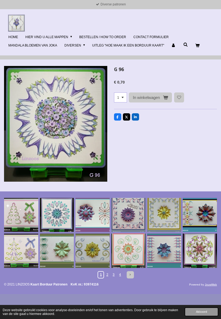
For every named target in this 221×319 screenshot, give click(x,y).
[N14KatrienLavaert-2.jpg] (57, 251)
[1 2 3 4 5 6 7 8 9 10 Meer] (120, 97)
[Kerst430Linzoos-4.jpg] (21, 251)
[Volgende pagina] (130, 274)
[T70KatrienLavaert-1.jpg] (164, 251)
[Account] (173, 45)
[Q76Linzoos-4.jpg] (128, 251)
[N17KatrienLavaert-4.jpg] (92, 251)
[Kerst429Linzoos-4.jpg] (21, 215)
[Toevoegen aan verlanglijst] (179, 97)
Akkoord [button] (201, 311)
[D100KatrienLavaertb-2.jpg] (128, 215)
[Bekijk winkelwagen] (197, 45)
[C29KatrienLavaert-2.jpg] (92, 215)
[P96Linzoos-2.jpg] (57, 215)
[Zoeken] (185, 44)
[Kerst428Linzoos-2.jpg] (200, 251)
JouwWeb (211, 284)
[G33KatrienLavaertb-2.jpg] (200, 215)
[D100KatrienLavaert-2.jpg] (164, 215)
